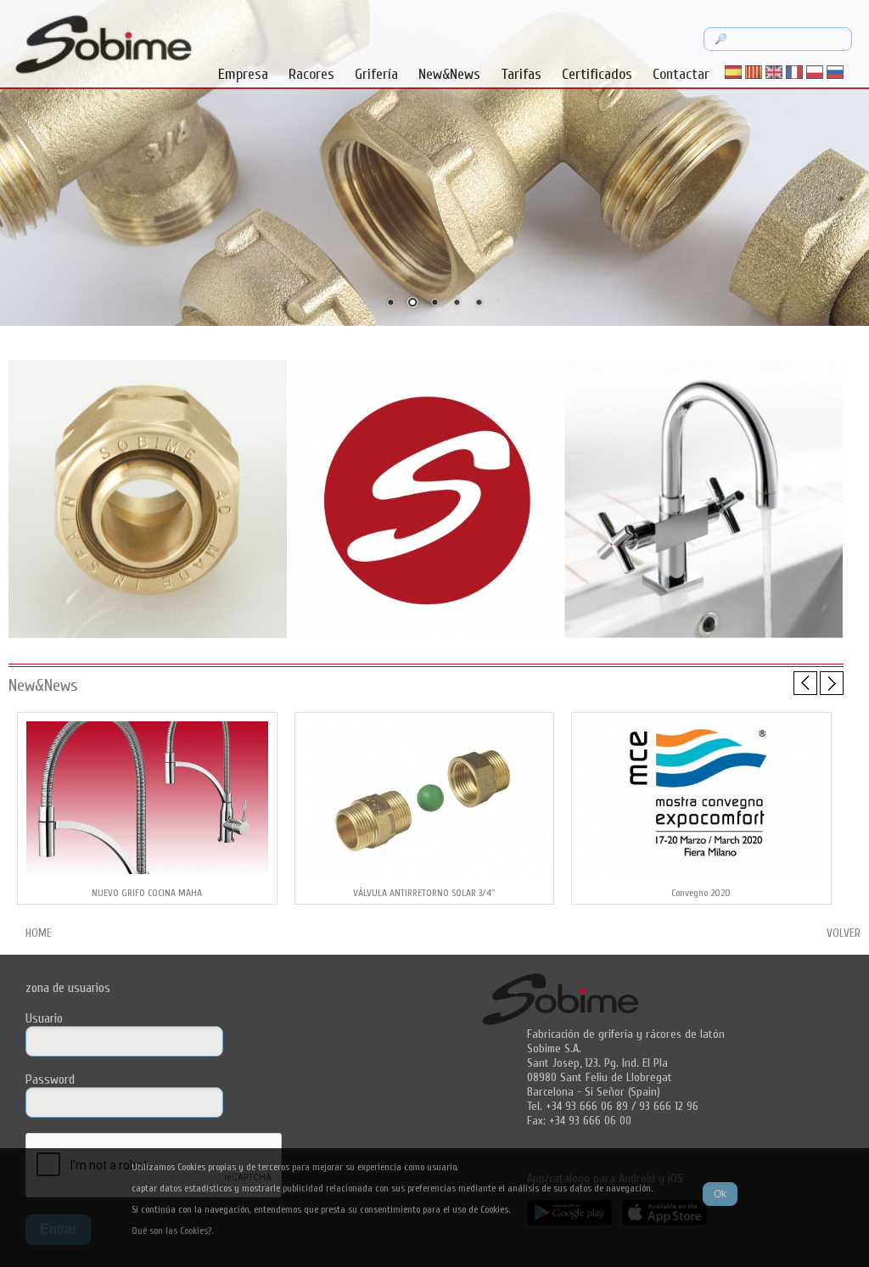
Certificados (597, 74)
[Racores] (147, 636)
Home (38, 933)
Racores (311, 74)
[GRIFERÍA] (703, 636)
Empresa (243, 74)
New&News (449, 74)
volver (844, 933)
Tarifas (521, 74)
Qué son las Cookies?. (172, 1230)
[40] (426, 636)
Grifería (376, 74)
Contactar (681, 74)
